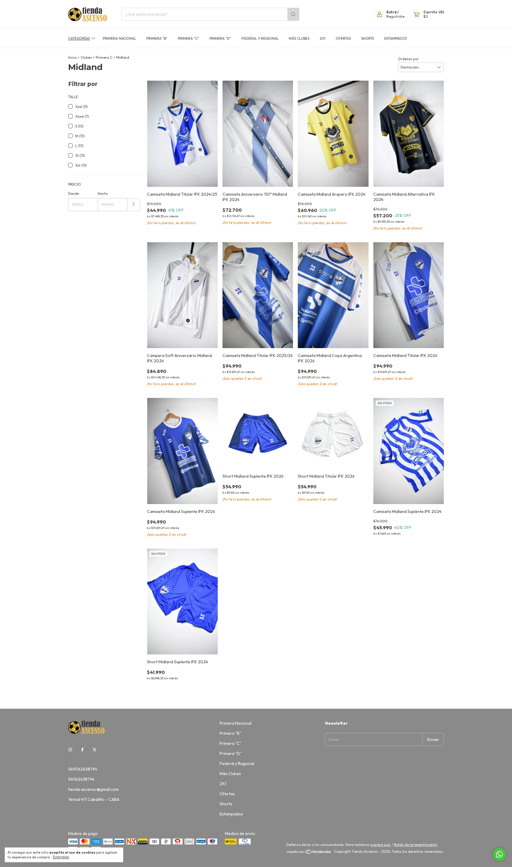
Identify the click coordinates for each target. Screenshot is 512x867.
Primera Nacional (119, 38)
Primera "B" (156, 38)
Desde (73, 193)
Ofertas (343, 38)
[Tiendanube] (309, 853)
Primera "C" (188, 38)
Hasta (103, 193)
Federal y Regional (260, 38)
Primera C (104, 57)
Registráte (395, 16)
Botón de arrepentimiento (415, 844)
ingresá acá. (380, 844)
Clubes (86, 57)
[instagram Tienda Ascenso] (70, 749)
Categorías (79, 38)
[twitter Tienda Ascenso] (94, 749)
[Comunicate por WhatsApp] (499, 854)
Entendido (61, 857)
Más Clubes (299, 38)
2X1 (322, 38)
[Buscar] (293, 14)
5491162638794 (82, 769)
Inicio (72, 57)
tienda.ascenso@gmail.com (93, 789)
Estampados (395, 38)
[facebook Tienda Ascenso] (82, 749)
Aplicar (133, 204)
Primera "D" (220, 38)
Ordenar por (408, 59)
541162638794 (81, 779)
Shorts (367, 38)
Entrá (391, 12)
